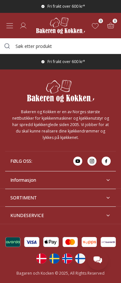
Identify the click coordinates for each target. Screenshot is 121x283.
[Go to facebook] (106, 161)
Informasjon (23, 180)
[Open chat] (97, 260)
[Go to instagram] (91, 161)
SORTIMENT (23, 198)
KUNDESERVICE (27, 215)
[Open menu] (10, 26)
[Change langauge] (41, 258)
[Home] (60, 25)
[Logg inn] (23, 25)
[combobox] (60, 46)
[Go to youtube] (77, 161)
